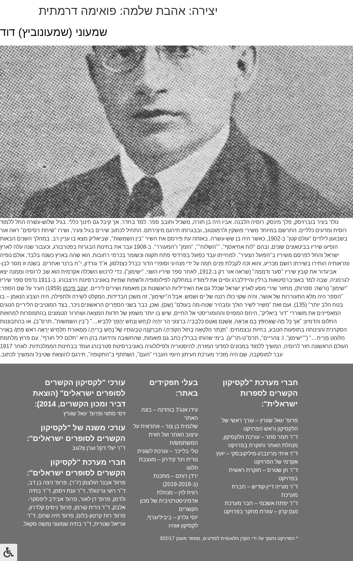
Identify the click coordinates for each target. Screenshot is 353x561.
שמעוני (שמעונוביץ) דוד (53, 32)
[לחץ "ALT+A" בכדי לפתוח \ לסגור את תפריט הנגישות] (8, 552)
